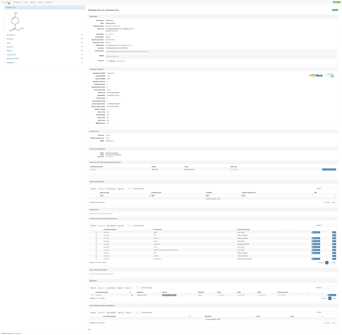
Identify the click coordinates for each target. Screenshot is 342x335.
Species (164, 292)
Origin (219, 292)
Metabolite (140, 292)
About (40, 2)
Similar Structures (120, 61)
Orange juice (157, 259)
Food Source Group (244, 229)
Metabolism (10, 63)
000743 (108, 138)
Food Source (158, 229)
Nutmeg (156, 256)
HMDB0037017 (110, 141)
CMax (259, 292)
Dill (155, 235)
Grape (155, 241)
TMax (239, 292)
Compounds (17, 2)
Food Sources (11, 55)
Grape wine (157, 244)
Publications (316, 232)
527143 (108, 135)
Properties (10, 39)
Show (334, 232)
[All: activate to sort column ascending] (178, 195)
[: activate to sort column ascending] (325, 195)
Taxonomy (10, 47)
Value (292, 316)
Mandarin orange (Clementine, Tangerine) (166, 250)
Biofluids (201, 292)
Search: (319, 188)
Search (32, 2)
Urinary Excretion (283, 292)
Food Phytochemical (110, 229)
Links (8, 43)
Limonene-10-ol (142, 295)
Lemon (156, 247)
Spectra (9, 51)
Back (89, 329)
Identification (11, 35)
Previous (327, 202)
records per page (139, 188)
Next (333, 202)
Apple (155, 232)
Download (112, 61)
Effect (258, 316)
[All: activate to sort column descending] (125, 195)
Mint (155, 253)
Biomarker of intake (13, 59)
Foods (26, 2)
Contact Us (48, 2)
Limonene (93, 169)
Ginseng (156, 238)
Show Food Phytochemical (329, 169)
